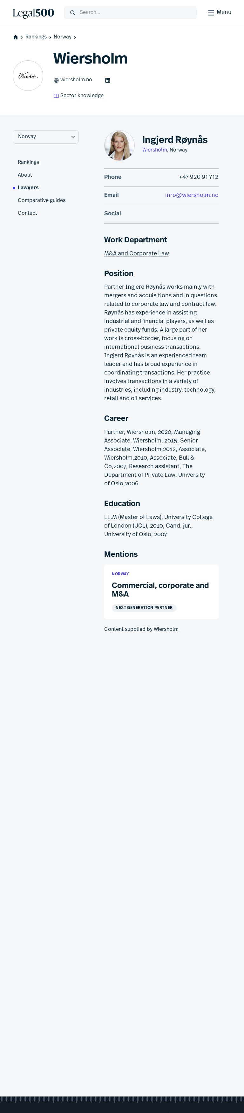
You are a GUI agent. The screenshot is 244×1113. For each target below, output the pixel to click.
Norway (62, 37)
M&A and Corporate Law (136, 254)
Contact (27, 213)
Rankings (36, 37)
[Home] (33, 12)
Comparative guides (41, 200)
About (25, 175)
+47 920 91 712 (199, 177)
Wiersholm (154, 150)
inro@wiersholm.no (192, 196)
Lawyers (28, 188)
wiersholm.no (76, 80)
